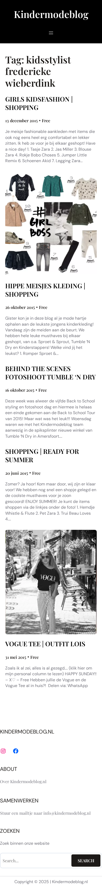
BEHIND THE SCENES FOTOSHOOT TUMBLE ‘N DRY (50, 372)
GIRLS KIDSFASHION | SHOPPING (39, 103)
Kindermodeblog (51, 14)
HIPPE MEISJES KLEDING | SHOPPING (45, 289)
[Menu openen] (51, 33)
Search (86, 860)
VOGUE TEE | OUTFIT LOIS (45, 643)
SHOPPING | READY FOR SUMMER (42, 455)
